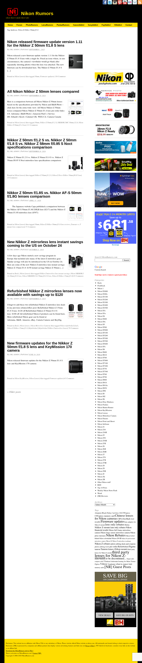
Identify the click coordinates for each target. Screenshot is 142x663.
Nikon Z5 (101, 435)
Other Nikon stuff (104, 482)
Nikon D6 (101, 349)
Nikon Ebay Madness (105, 402)
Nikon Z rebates (103, 543)
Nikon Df (100, 393)
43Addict (118, 25)
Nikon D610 (102, 355)
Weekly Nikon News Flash (107, 490)
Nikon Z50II (102, 440)
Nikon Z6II (101, 449)
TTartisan (106, 561)
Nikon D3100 (102, 296)
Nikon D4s (101, 321)
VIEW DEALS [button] (104, 615)
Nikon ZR (101, 479)
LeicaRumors (47, 25)
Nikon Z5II (101, 443)
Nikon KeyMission (21, 378)
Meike (127, 525)
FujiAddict (106, 25)
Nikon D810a (102, 385)
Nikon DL (101, 399)
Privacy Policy (90, 646)
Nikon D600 (102, 352)
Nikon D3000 (102, 291)
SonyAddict (93, 25)
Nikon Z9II (101, 471)
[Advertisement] (115, 48)
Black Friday (107, 513)
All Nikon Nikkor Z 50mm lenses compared (43, 91)
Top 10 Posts (102, 487)
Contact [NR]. (37, 653)
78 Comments (73, 328)
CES (120, 513)
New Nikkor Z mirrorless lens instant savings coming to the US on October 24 (45, 244)
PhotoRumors (32, 25)
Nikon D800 (102, 379)
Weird (99, 493)
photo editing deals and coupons (123, 544)
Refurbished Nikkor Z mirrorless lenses (53, 328)
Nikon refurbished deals (69, 325)
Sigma (132, 546)
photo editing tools (102, 546)
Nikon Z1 (101, 427)
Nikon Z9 (101, 468)
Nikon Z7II (101, 460)
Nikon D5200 (102, 335)
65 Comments (69, 378)
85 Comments (78, 276)
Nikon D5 (101, 324)
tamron (97, 549)
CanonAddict (78, 25)
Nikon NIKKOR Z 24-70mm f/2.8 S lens (36, 276)
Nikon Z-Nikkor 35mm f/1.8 (62, 276)
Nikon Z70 (101, 457)
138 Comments (60, 76)
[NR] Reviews (102, 496)
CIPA (119, 518)
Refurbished (33, 328)
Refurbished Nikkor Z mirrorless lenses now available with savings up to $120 (44, 293)
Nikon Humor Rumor (105, 407)
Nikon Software (103, 424)
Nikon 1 (100, 288)
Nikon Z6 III (116, 538)
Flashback (101, 285)
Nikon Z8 (101, 465)
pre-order (114, 546)
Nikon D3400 (102, 305)
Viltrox (103, 563)
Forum (19, 25)
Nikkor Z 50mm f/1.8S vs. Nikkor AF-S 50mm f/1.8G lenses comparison (44, 194)
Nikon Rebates (115, 535)
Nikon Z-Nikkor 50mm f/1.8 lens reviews (55, 224)
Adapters (98, 513)
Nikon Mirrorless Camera (40, 325)
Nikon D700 (102, 357)
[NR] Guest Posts (117, 566)
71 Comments (31, 227)
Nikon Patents (102, 418)
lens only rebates (114, 524)
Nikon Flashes (102, 404)
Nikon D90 (101, 391)
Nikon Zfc (101, 476)
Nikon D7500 (102, 371)
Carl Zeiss (115, 513)
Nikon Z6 (101, 446)
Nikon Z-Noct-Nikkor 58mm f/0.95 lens (66, 175)
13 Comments (12, 177)
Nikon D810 (102, 382)
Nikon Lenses (20, 76)
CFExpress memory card (105, 516)
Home (10, 25)
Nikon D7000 (102, 360)
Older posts (14, 391)
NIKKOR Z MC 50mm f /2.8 (68, 122)
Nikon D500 (102, 327)
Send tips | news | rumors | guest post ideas (111, 274)
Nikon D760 (102, 374)
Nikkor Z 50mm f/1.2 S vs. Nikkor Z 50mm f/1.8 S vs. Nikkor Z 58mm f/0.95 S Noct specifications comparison (41, 143)
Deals (17, 273)
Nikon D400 (102, 319)
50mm (37, 76)
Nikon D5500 (102, 341)
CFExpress (126, 513)
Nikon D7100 (102, 363)
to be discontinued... (116, 558)
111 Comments (32, 125)
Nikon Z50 (101, 438)
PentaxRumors (63, 25)
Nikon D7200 (102, 366)
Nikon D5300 (102, 338)
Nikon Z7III (101, 463)
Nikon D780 (102, 377)
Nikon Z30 (101, 429)
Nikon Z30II (102, 432)
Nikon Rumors (37, 13)
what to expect (122, 563)
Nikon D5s (101, 346)
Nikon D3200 (102, 299)
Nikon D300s (102, 294)
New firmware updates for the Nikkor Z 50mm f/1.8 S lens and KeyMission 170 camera (40, 346)
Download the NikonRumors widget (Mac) (19, 651)
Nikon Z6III (101, 451)
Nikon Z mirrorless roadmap (121, 541)
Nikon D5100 (102, 332)
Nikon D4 (101, 316)
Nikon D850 (102, 388)
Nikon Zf (100, 474)
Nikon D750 (102, 368)
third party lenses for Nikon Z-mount (112, 554)
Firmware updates (47, 76)
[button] (115, 599)
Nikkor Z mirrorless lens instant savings (55, 273)
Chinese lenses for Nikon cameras (114, 516)
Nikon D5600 (102, 344)
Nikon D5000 (102, 330)
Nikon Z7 (101, 454)
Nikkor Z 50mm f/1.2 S (48, 122)
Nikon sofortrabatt (105, 538)
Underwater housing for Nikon (120, 561)
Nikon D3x (101, 313)
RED (99, 485)
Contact (128, 25)
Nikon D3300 (102, 302)
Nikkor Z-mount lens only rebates (110, 527)
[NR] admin (14, 49)
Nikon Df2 (101, 396)
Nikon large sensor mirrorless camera (115, 532)
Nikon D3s (101, 310)
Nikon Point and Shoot (106, 421)
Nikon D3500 (102, 308)
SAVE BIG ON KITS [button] (125, 615)
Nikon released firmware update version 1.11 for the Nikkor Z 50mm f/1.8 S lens (44, 43)
